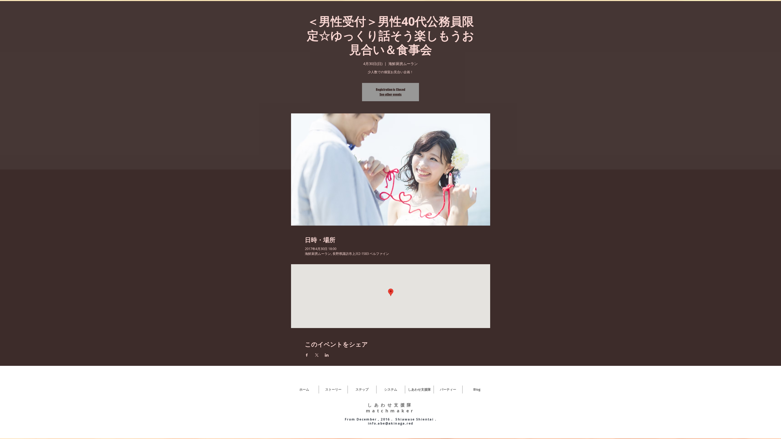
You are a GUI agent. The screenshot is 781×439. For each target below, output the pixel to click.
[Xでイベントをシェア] (317, 355)
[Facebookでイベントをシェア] (307, 355)
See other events (391, 94)
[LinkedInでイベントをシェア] (327, 355)
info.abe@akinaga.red (390, 423)
